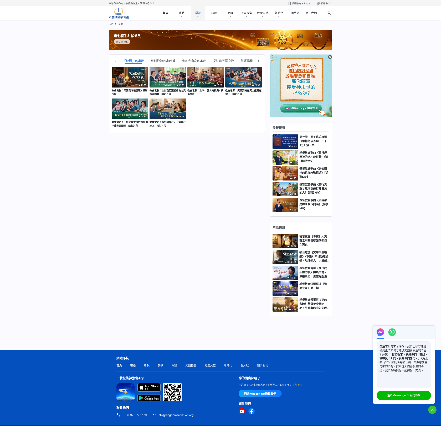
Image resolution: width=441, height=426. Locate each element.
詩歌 (214, 13)
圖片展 (295, 13)
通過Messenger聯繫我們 (260, 393)
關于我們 (311, 13)
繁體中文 (325, 3)
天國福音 (246, 13)
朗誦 (230, 13)
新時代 (279, 13)
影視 (198, 13)
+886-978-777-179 (134, 415)
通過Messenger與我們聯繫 (404, 395)
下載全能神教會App (130, 378)
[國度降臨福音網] (119, 13)
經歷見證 (262, 13)
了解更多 (297, 384)
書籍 (181, 13)
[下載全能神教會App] (125, 392)
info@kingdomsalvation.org (176, 415)
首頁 (165, 13)
